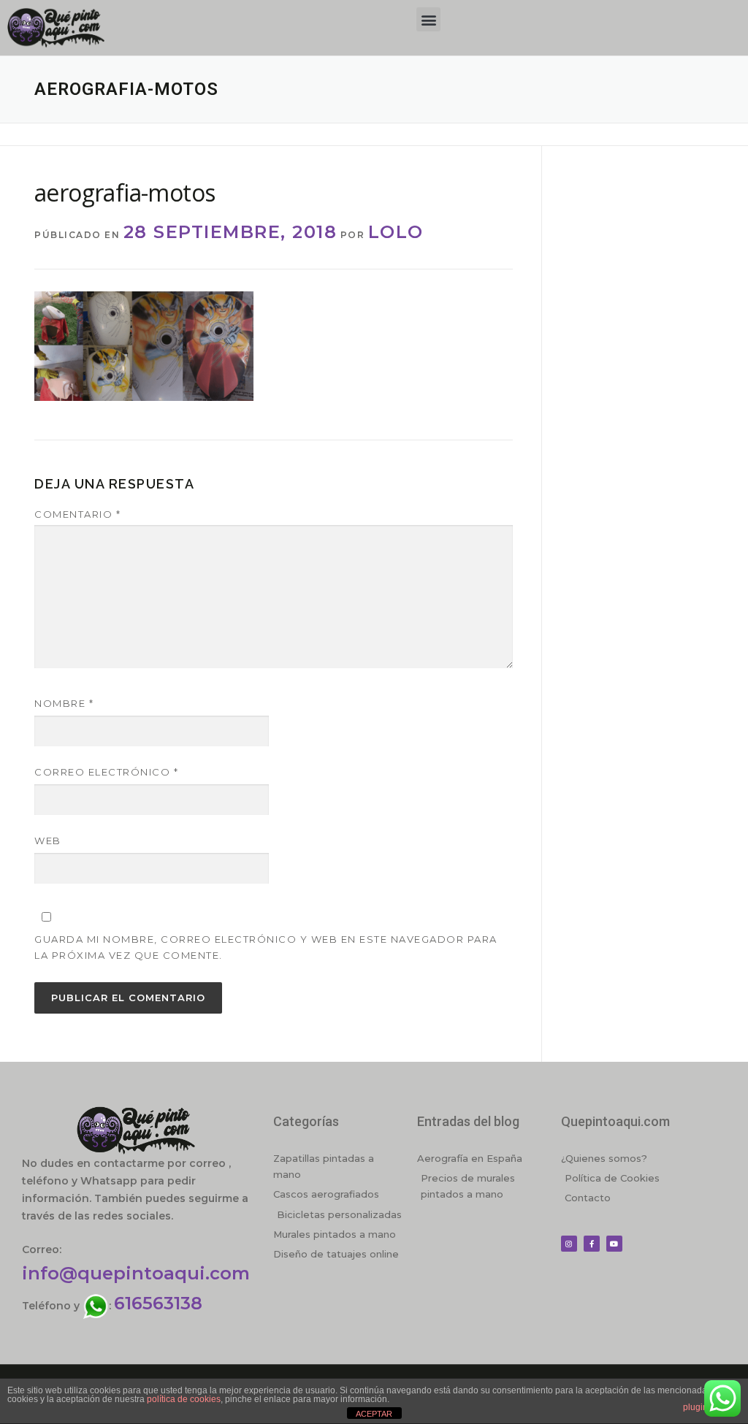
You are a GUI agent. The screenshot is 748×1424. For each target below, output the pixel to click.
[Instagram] (569, 1244)
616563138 (158, 1303)
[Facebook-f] (592, 1244)
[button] (428, 19)
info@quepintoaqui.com (136, 1273)
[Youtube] (614, 1244)
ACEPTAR (374, 1413)
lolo (396, 231)
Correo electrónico (106, 772)
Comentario (77, 514)
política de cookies (184, 1399)
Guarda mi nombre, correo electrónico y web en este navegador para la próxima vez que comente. (265, 947)
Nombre (64, 703)
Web (47, 840)
